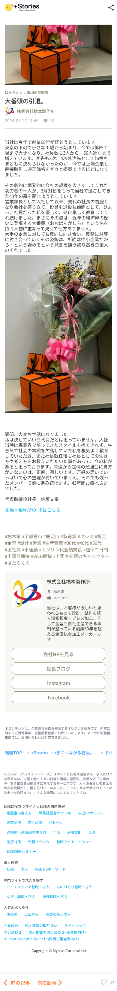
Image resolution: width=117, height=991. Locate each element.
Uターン (55, 822)
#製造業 (68, 536)
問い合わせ (13, 932)
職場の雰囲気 (37, 92)
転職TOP (13, 753)
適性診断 (35, 822)
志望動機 (14, 822)
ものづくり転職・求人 (74, 886)
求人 (24, 868)
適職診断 (74, 832)
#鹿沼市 (51, 536)
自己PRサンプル (91, 812)
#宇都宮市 (32, 536)
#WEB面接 (41, 556)
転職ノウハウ (39, 841)
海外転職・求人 (55, 896)
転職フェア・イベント (74, 841)
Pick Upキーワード (50, 868)
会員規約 (11, 925)
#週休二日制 (95, 549)
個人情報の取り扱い (41, 925)
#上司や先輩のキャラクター (81, 556)
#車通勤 (30, 549)
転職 (10, 868)
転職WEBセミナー (21, 851)
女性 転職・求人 (21, 896)
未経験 (12, 914)
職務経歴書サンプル (55, 812)
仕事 (92, 832)
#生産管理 (53, 543)
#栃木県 (13, 536)
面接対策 (14, 841)
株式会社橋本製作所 (36, 111)
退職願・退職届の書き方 (26, 832)
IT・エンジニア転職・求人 (28, 886)
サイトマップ (75, 925)
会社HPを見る (58, 654)
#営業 (35, 543)
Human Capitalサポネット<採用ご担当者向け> (42, 938)
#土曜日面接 (17, 556)
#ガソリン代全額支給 (60, 549)
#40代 (83, 543)
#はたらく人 (17, 562)
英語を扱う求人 (58, 914)
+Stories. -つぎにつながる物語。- (63, 753)
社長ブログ (58, 668)
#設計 (23, 543)
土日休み (31, 914)
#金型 (10, 543)
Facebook (59, 697)
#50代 (96, 543)
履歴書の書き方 (19, 812)
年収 (56, 832)
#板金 (100, 536)
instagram (58, 682)
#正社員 (13, 549)
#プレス (86, 536)
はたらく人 (14, 92)
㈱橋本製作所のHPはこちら (33, 510)
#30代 (70, 543)
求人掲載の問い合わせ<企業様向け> (57, 932)
